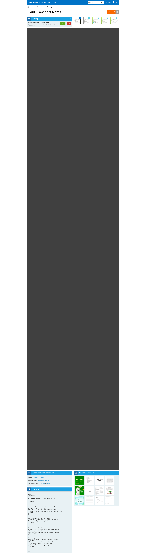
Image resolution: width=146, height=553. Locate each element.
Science (33, 7)
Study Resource (34, 2)
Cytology (50, 7)
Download (112, 12)
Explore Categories (48, 2)
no (69, 23)
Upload (108, 2)
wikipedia (36, 478)
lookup (42, 478)
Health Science (41, 7)
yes (63, 23)
